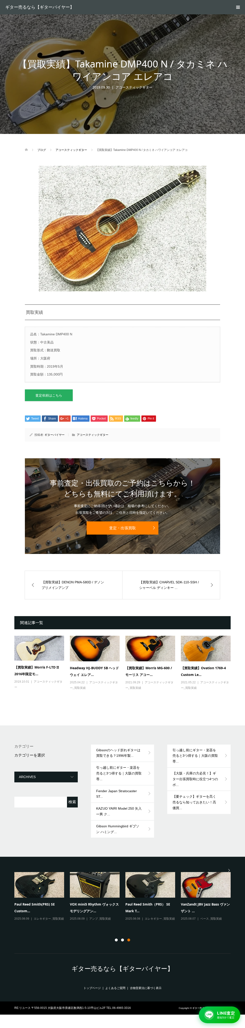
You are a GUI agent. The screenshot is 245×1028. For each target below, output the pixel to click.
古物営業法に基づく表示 (145, 988)
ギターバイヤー (55, 435)
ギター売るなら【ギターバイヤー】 (39, 7)
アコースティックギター (134, 87)
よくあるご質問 (115, 988)
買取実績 (80, 688)
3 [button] (128, 940)
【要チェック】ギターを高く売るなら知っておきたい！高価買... (194, 802)
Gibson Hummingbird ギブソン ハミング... (117, 829)
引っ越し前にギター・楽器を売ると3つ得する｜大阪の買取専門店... (94, 910)
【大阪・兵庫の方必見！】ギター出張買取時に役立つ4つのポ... (195, 779)
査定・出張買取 (122, 528)
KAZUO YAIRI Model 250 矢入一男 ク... (119, 811)
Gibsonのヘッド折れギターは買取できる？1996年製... (118, 753)
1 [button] (116, 940)
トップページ (92, 988)
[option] (125, 900)
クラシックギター (211, 918)
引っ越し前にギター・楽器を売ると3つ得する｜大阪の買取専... (119, 773)
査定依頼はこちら (48, 395)
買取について (42, 918)
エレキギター (153, 918)
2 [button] (122, 940)
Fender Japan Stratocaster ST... (116, 794)
